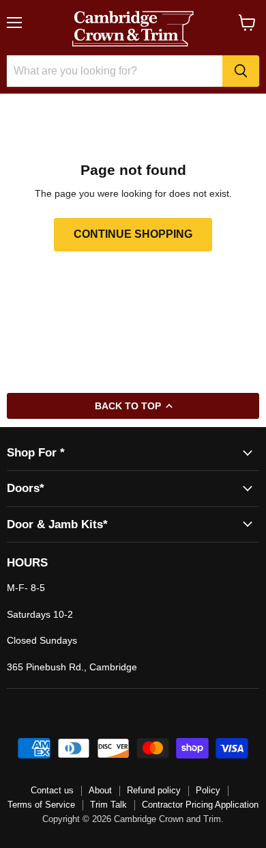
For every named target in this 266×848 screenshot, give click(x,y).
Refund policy (154, 790)
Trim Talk (108, 804)
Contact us (52, 790)
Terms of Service (41, 804)
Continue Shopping (133, 234)
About (100, 790)
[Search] (240, 71)
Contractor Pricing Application (200, 804)
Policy (208, 790)
